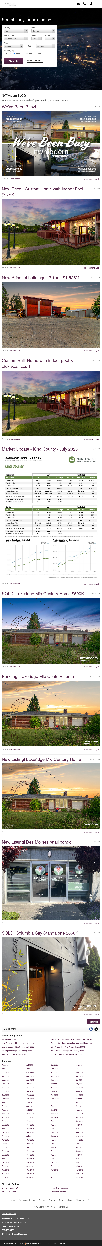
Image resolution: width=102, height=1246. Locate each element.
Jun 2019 (5, 1128)
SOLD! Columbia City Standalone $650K (40, 933)
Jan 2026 (79, 1068)
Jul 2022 (79, 1098)
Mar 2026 (30, 1068)
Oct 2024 (5, 1083)
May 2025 (55, 1076)
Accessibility (44, 1243)
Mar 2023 (79, 1095)
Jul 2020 (54, 1117)
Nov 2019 (79, 1121)
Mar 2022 (79, 1102)
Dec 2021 (55, 1106)
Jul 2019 (79, 1125)
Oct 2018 (54, 1132)
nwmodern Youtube (58, 1191)
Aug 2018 (5, 1136)
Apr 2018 (5, 1140)
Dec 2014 (55, 1173)
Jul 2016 (79, 1155)
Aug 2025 (79, 1072)
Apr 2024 (5, 1087)
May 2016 (30, 1158)
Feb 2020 (30, 1121)
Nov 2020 (5, 1117)
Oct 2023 (54, 1091)
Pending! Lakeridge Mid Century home (38, 676)
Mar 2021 (30, 1113)
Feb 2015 (5, 1173)
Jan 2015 (30, 1173)
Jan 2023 (30, 1098)
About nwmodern (14, 179)
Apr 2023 (54, 1095)
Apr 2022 (54, 1102)
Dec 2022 (55, 1098)
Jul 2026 (29, 1065)
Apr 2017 (5, 1151)
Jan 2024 (79, 1087)
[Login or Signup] (91, 3)
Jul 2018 (29, 1136)
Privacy (62, 1243)
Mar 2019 (79, 1128)
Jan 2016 (30, 1162)
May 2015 (30, 1170)
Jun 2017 (54, 1147)
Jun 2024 (54, 1083)
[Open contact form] (78, 3)
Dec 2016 (79, 1151)
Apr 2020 (5, 1121)
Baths (47, 35)
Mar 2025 (5, 1080)
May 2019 (30, 1128)
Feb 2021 (55, 1113)
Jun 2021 (54, 1110)
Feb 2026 (55, 1068)
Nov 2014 (79, 1173)
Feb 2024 (55, 1087)
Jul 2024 (29, 1083)
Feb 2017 (55, 1151)
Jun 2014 (79, 1177)
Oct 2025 (30, 1072)
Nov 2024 (79, 1080)
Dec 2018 (5, 1132)
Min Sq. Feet (9, 35)
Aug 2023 (79, 1091)
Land (38, 53)
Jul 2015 (79, 1166)
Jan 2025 (30, 1080)
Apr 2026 (5, 1068)
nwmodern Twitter (9, 1191)
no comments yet (91, 179)
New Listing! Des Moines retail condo (37, 842)
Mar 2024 (30, 1087)
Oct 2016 (5, 1155)
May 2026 (79, 1065)
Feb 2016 (5, 1162)
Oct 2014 (5, 1177)
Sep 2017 (79, 1143)
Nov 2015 (79, 1162)
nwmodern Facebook (59, 1188)
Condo (17, 53)
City (33, 27)
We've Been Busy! (19, 106)
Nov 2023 (30, 1091)
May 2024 (79, 1083)
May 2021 (79, 1110)
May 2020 (79, 1117)
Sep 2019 (30, 1125)
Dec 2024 (55, 1080)
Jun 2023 (5, 1095)
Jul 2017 (29, 1147)
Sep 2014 (30, 1177)
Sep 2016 (30, 1155)
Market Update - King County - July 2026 (40, 449)
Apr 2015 (54, 1170)
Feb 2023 (5, 1098)
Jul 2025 (5, 1076)
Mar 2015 (79, 1170)
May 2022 (30, 1102)
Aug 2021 (5, 1110)
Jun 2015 (5, 1170)
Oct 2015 (5, 1166)
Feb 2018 (55, 1140)
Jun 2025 (30, 1076)
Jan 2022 (30, 1106)
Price (6, 43)
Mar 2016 (79, 1158)
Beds (33, 35)
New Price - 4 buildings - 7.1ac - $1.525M (40, 277)
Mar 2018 (30, 1140)
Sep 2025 (55, 1072)
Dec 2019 (55, 1121)
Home (8, 53)
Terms (54, 1243)
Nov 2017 (30, 1143)
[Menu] (97, 3)
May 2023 (30, 1095)
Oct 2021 (79, 1106)
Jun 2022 (5, 1102)
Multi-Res (28, 53)
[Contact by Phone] (84, 3)
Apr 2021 (5, 1113)
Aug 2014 (55, 1177)
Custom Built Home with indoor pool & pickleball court (37, 363)
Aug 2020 (30, 1117)
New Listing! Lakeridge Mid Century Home (41, 759)
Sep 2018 (79, 1132)
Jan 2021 (79, 1113)
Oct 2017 (54, 1143)
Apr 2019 (54, 1128)
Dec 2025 (5, 1072)
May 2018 (79, 1136)
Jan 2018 (79, 1140)
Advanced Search (35, 60)
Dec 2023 (5, 1091)
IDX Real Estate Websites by (13, 1243)
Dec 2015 (55, 1162)
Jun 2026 (54, 1065)
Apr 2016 (54, 1158)
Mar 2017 (30, 1151)
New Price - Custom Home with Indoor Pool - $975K (44, 192)
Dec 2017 (5, 1143)
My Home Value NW (10, 1188)
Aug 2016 (55, 1155)
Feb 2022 (5, 1106)
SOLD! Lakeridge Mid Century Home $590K (43, 593)
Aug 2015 (55, 1166)
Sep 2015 (30, 1166)
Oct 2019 (5, 1125)
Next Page (93, 1021)
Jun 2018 (54, 1136)
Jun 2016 (5, 1158)
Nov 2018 (30, 1132)
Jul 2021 (29, 1110)
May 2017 (79, 1147)
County (7, 27)
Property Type (10, 50)
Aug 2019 (55, 1125)
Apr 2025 (79, 1076)
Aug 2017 (5, 1147)
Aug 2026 (5, 1065)
